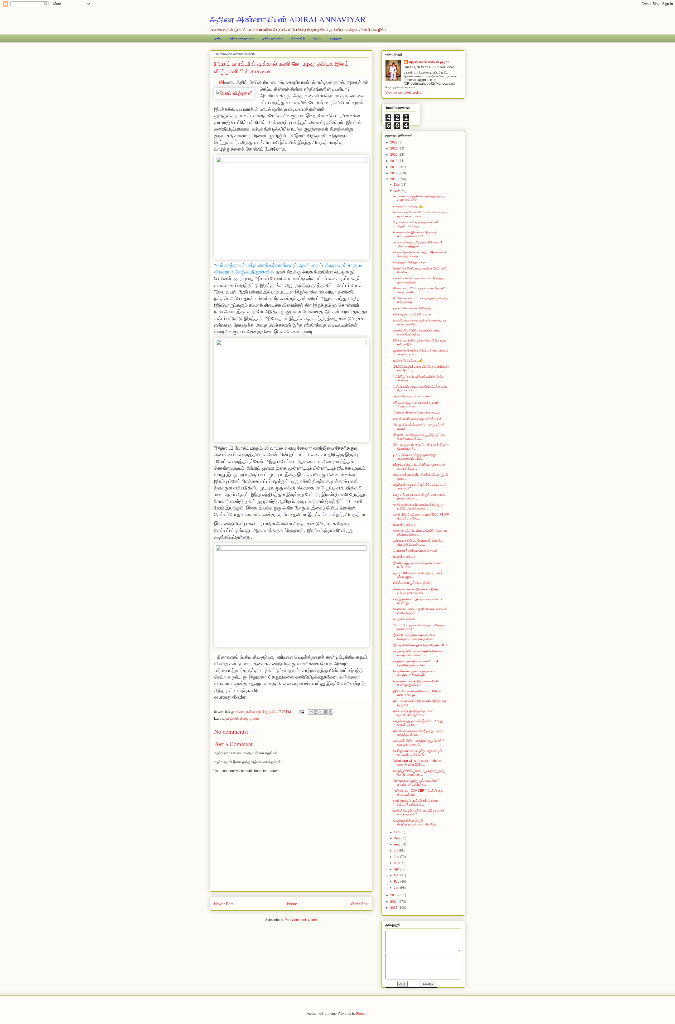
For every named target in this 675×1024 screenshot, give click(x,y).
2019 (394, 161)
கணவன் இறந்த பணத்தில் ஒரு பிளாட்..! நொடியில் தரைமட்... (418, 742)
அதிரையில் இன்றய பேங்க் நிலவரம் (415, 550)
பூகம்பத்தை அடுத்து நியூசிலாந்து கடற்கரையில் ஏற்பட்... (414, 456)
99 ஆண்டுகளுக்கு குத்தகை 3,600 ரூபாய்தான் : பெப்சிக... (416, 782)
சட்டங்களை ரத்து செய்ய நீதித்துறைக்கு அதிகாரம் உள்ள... (418, 198)
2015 (394, 895)
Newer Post (223, 904)
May (397, 863)
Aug (397, 844)
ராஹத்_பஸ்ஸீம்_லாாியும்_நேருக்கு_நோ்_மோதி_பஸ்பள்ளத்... (419, 772)
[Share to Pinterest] (330, 712)
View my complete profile (403, 92)
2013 (394, 908)
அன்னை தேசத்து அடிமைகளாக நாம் (416, 412)
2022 (394, 142)
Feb (397, 881)
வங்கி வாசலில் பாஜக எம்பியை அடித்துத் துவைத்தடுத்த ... (418, 280)
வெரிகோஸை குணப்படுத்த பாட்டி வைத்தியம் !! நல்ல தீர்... (414, 673)
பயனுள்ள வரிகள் (404, 524)
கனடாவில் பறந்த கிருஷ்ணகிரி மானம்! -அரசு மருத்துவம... (417, 244)
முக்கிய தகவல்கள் (272, 38)
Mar (397, 875)
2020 (394, 154)
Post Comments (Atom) (301, 920)
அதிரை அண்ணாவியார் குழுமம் (429, 62)
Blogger (361, 1014)
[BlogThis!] (315, 712)
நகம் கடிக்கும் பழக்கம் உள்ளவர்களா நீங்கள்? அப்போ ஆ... (416, 802)
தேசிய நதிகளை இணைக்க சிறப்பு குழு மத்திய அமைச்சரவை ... (418, 506)
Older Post (360, 904)
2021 (394, 148)
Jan (397, 888)
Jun (397, 857)
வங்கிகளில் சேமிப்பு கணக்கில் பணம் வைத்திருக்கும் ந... (416, 332)
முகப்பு (217, 38)
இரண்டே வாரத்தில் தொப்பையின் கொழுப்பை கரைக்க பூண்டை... (414, 637)
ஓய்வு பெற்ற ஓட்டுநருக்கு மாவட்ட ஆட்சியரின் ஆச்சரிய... (414, 713)
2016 (394, 179)
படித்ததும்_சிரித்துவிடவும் (409, 262)
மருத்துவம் (336, 38)
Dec (397, 184)
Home (292, 904)
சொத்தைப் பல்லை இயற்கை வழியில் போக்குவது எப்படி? (416, 683)
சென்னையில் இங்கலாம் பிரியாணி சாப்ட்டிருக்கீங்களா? (415, 234)
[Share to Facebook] (325, 712)
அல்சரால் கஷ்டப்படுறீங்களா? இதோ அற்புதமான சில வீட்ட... (416, 591)
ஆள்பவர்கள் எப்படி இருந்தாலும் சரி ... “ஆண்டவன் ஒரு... (417, 224)
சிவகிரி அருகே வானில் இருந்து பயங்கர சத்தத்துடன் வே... (418, 733)
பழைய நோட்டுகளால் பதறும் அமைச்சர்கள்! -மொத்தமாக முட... (420, 254)
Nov (397, 191)
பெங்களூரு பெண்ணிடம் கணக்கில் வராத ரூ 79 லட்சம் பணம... (420, 214)
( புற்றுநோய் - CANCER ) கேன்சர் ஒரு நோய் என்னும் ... (418, 792)
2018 (394, 167)
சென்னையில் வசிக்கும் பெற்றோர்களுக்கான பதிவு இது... (416, 822)
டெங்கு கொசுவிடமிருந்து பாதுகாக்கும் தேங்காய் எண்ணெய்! (417, 752)
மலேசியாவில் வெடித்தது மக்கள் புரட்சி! (417, 419)
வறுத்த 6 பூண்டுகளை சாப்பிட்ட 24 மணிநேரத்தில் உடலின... (415, 663)
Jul (396, 851)
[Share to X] (320, 712)
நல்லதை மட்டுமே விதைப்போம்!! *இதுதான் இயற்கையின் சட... (420, 532)
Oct (396, 832)
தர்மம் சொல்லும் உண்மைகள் (411, 396)
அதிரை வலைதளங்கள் (241, 38)
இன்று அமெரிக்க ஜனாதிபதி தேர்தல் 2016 (420, 645)
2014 (394, 901)
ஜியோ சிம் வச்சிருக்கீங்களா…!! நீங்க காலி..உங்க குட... (417, 693)
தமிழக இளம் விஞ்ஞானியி (242, 718)
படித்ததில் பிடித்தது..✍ (408, 206)
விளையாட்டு (298, 38)
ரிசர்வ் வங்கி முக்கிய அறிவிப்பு (412, 583)
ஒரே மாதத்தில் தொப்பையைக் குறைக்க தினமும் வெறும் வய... (418, 542)
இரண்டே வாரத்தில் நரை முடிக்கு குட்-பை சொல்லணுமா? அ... (419, 436)
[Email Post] (301, 712)
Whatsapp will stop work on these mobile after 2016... (417, 762)
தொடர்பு (317, 38)
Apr (397, 869)
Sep (397, 838)
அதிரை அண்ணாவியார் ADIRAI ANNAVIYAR (288, 19)
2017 (394, 173)
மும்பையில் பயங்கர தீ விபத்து (412, 308)
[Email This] (310, 712)
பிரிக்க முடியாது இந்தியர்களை (412, 314)
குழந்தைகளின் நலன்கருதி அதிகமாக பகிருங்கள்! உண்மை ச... (417, 653)
